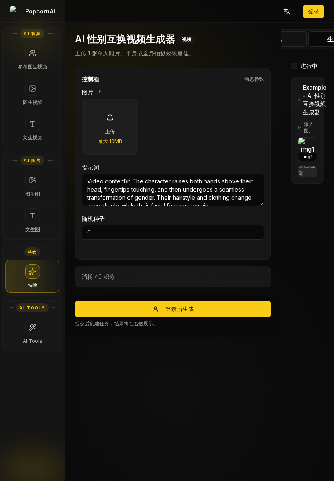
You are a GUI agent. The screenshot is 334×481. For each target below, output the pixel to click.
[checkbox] (294, 66)
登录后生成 (179, 308)
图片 (91, 92)
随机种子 (93, 219)
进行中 (309, 65)
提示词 (90, 167)
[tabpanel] (307, 266)
